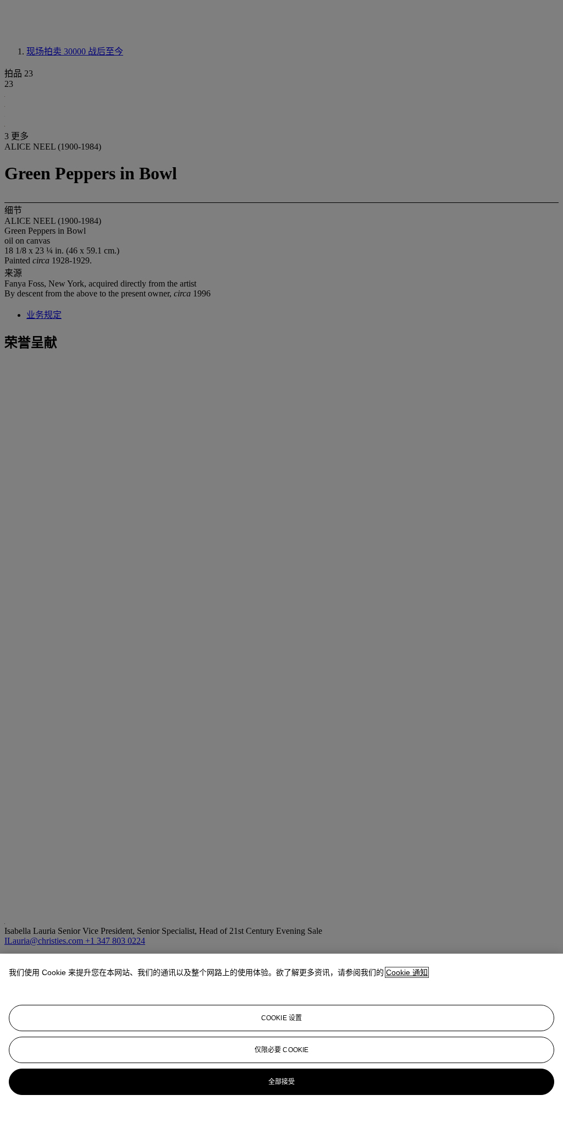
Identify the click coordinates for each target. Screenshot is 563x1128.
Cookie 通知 (407, 972)
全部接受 (281, 1082)
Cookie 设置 (281, 1018)
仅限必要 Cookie (281, 1050)
